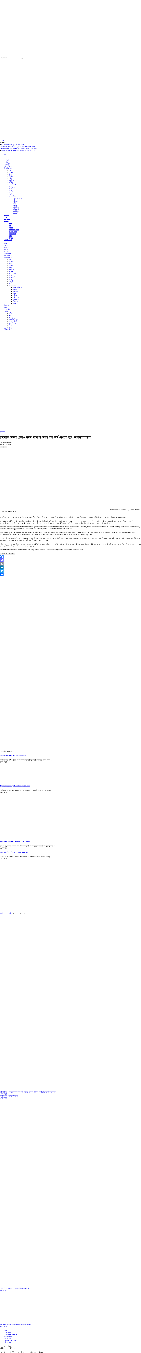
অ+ (2, 447)
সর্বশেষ (6, 156)
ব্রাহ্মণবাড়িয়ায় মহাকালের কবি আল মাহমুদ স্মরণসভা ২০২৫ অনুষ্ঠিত (19, 148)
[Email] (70, 564)
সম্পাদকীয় (7, 220)
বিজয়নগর (15, 212)
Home (6, 1330)
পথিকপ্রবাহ (7, 1342)
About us (7, 1332)
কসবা (14, 204)
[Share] (70, 574)
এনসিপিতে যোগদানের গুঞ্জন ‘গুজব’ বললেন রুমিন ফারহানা (13, 755)
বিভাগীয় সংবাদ (8, 168)
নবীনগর (15, 206)
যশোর (10, 186)
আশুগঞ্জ (15, 200)
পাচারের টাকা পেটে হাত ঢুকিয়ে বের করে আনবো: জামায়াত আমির (14, 852)
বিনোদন (6, 216)
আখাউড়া (15, 202)
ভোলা (10, 178)
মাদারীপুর (11, 180)
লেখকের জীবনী (13, 232)
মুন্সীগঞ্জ (11, 182)
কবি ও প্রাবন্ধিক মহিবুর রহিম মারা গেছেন (12, 144)
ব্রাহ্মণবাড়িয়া (12, 196)
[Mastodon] (70, 560)
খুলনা (10, 174)
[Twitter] (70, 571)
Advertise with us (10, 1334)
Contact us (8, 1336)
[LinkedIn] (70, 567)
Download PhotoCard (7, 554)
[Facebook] (70, 556)
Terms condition (10, 1340)
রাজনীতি (6, 160)
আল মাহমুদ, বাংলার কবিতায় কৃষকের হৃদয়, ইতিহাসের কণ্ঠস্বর (18, 146)
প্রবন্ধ (11, 228)
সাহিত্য (6, 222)
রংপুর (10, 190)
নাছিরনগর (16, 208)
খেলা (5, 218)
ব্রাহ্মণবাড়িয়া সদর (18, 198)
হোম (5, 154)
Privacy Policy (9, 1338)
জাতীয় (6, 162)
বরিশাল (11, 176)
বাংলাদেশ (6, 158)
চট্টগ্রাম (11, 172)
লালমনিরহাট (12, 188)
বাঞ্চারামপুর (16, 210)
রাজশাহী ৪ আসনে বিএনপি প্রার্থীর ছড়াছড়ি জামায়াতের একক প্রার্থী (15, 841)
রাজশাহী (11, 192)
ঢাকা (10, 170)
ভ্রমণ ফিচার (12, 234)
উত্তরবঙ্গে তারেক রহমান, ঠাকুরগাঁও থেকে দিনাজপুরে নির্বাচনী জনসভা (15, 786)
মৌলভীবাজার (12, 184)
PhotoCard (8, 240)
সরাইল (15, 214)
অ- (5, 447)
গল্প (10, 226)
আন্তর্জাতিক (7, 164)
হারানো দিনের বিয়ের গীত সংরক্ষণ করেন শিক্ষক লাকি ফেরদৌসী (18, 150)
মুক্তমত (11, 238)
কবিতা (10, 224)
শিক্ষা (10, 236)
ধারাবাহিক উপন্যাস (14, 230)
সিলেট (10, 194)
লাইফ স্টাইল (7, 166)
